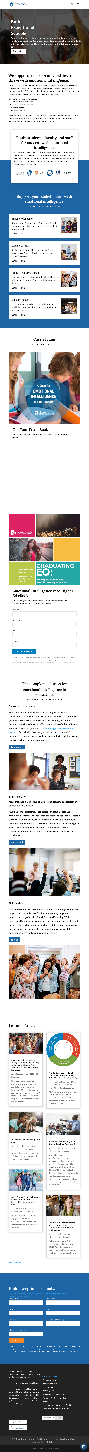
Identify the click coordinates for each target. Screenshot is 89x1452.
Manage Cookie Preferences (18, 1422)
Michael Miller (57, 1234)
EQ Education (16, 1149)
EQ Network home (18, 1439)
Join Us (14, 939)
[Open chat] (83, 1446)
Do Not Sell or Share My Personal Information (18, 1427)
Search (59, 1418)
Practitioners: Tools (67, 1439)
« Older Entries (15, 1262)
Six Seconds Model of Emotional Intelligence (36, 827)
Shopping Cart (48, 1391)
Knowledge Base (37, 1442)
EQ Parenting (58, 1088)
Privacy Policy (60, 1398)
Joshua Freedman (58, 1082)
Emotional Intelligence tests (54, 1394)
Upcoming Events (50, 1380)
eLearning (54, 1439)
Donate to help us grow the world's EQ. (24, 1383)
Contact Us (18, 51)
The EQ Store (48, 1387)
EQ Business (55, 1085)
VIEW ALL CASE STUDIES (44, 344)
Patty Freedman (19, 1146)
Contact (46, 1401)
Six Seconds (18, 1074)
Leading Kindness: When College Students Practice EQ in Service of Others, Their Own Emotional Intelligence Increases (25, 1065)
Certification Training (51, 1383)
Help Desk (51, 1442)
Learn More (17, 746)
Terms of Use (48, 1398)
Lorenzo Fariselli (20, 1208)
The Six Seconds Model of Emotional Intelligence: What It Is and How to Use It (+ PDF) (63, 1075)
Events (31, 1439)
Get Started (17, 842)
